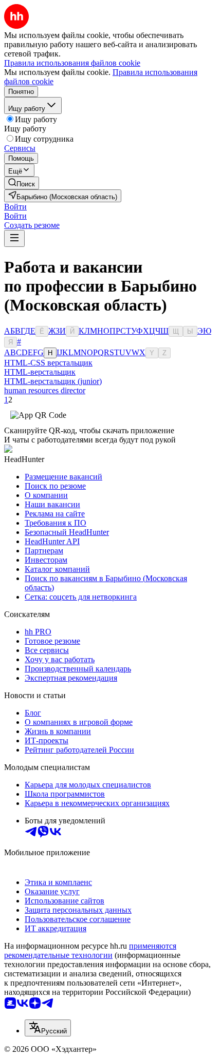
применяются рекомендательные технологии (90, 950)
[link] (21, 183)
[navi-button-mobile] (14, 238)
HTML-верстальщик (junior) (53, 381)
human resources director (44, 390)
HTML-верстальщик (40, 372)
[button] (15, 206)
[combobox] (48, 1027)
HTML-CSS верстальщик (48, 362)
